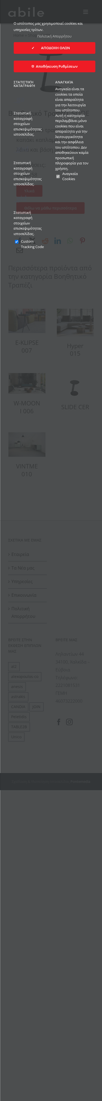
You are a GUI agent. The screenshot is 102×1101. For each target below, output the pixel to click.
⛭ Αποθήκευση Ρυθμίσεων (54, 66)
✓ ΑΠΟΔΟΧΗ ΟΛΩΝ (54, 47)
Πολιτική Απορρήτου (54, 36)
